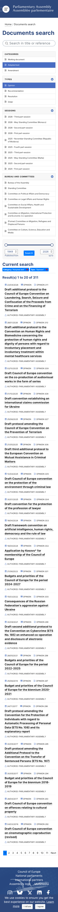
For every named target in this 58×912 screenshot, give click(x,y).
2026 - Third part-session (19, 117)
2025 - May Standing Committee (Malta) (26, 158)
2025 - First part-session (19, 169)
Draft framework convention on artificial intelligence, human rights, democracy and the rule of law (29, 529)
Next (53, 852)
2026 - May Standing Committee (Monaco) (27, 122)
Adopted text (13, 65)
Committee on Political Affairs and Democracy (28, 193)
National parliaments (29, 875)
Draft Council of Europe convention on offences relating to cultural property (28, 807)
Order (10, 102)
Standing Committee (17, 188)
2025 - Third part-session (19, 152)
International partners (29, 880)
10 (42, 852)
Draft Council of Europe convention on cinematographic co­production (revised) (28, 833)
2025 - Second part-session (20, 163)
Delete (26, 269)
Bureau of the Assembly (18, 182)
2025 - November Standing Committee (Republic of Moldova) (29, 140)
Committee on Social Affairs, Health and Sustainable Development (26, 206)
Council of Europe (29, 871)
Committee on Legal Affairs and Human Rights (28, 199)
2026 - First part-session (19, 133)
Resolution (12, 96)
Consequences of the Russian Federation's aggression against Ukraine (26, 605)
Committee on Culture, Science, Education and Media (29, 231)
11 (47, 852)
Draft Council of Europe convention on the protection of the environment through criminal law (28, 483)
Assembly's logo (19, 884)
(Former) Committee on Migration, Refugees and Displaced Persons (29, 222)
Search (29, 253)
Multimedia (41, 884)
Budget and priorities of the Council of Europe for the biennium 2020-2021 (29, 689)
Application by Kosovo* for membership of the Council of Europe (25, 554)
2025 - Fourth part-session (20, 147)
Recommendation (16, 91)
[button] (52, 79)
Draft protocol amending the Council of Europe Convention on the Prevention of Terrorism (27, 428)
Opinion (11, 85)
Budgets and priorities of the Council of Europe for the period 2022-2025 (26, 664)
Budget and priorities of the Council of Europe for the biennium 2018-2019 (29, 782)
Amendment (13, 70)
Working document (16, 59)
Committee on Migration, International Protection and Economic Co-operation (30, 214)
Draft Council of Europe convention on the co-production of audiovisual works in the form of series (29, 377)
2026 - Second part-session (20, 127)
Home (8, 24)
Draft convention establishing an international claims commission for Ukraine (27, 402)
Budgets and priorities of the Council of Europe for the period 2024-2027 (26, 580)
